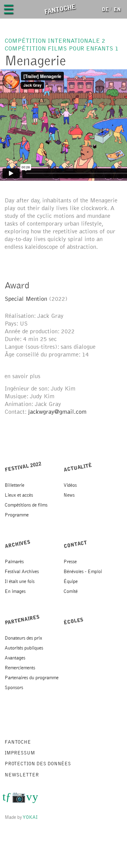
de (105, 9)
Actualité (77, 467)
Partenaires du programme (32, 677)
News (69, 495)
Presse (70, 561)
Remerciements (20, 668)
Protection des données (38, 763)
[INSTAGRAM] (19, 799)
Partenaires (22, 619)
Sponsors (14, 687)
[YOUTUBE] (35, 799)
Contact (75, 544)
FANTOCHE (18, 742)
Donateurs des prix (23, 638)
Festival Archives (22, 571)
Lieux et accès (19, 495)
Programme (17, 515)
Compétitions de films (26, 505)
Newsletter (22, 775)
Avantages (15, 658)
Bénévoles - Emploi (82, 571)
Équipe (70, 581)
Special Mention (27, 299)
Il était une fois (20, 581)
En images (15, 591)
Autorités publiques (24, 648)
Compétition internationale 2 (55, 40)
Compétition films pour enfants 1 (61, 48)
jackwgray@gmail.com (57, 411)
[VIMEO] (29, 799)
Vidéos (70, 485)
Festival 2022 (23, 466)
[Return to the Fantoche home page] (59, 9)
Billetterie (14, 485)
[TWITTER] (4, 799)
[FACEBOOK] (8, 799)
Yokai (30, 817)
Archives (18, 544)
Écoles (73, 621)
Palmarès (14, 561)
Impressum (20, 753)
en (117, 9)
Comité (70, 591)
